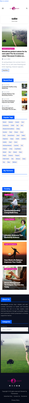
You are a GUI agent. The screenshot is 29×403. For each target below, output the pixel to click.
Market (4, 152)
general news (11, 135)
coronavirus (5, 125)
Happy (11, 138)
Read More (5, 70)
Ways (9, 162)
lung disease (18, 148)
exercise (5, 132)
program (17, 155)
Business (11, 122)
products (11, 155)
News (20, 152)
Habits (23, 135)
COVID (12, 125)
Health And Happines (8, 48)
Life (22, 145)
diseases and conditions (8, 128)
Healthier (24, 138)
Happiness (5, 138)
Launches (16, 145)
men (10, 152)
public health (6, 158)
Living (10, 148)
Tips (4, 162)
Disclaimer (24, 396)
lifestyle (5, 148)
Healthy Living (9, 194)
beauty (4, 122)
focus (21, 132)
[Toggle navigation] (3, 8)
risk (12, 158)
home (15, 142)
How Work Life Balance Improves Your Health (8, 101)
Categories (4, 326)
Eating (18, 128)
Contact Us (17, 396)
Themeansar (14, 393)
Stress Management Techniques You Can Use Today (9, 109)
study (24, 158)
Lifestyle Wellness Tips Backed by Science (8, 94)
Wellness (14, 162)
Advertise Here (8, 396)
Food (4, 135)
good (18, 135)
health (17, 138)
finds (10, 132)
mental (15, 152)
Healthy (4, 142)
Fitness (16, 132)
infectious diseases (7, 145)
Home (13, 21)
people (4, 155)
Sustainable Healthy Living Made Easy (9, 87)
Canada (17, 122)
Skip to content (4, 1)
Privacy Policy (15, 400)
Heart (10, 142)
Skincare (18, 158)
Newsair (23, 391)
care (23, 122)
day (17, 125)
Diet (22, 125)
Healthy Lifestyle (9, 219)
